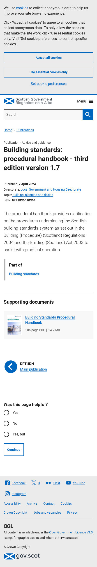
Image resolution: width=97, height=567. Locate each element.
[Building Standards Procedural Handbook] (14, 325)
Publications (25, 130)
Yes (15, 412)
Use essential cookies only (48, 72)
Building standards (24, 274)
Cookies (66, 503)
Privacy (72, 512)
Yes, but (19, 434)
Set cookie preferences (49, 84)
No (15, 423)
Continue (13, 449)
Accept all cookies (49, 57)
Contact (49, 503)
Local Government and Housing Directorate (51, 189)
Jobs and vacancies (47, 512)
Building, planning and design (32, 195)
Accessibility (12, 503)
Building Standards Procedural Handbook (50, 320)
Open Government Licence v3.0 (71, 532)
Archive (32, 503)
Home (8, 130)
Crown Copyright (15, 512)
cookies (22, 8)
